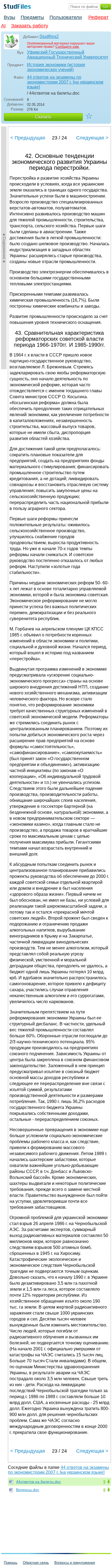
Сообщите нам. (67, 46)
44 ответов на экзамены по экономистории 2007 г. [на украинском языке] (65, 82)
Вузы (9, 17)
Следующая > (92, 138)
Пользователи (65, 17)
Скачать (43, 116)
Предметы (32, 17)
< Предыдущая (27, 138)
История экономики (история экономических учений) (56, 67)
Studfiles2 (49, 36)
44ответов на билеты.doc (38, 1481)
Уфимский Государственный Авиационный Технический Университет (67, 54)
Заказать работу (29, 25)
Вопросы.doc (27, 1490)
